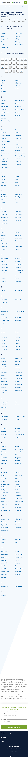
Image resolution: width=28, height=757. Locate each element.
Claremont (18, 130)
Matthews (4, 378)
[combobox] (14, 716)
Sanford (3, 475)
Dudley (17, 179)
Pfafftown (4, 428)
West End (4, 574)
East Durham (5, 197)
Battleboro (4, 106)
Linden (17, 340)
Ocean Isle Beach (20, 416)
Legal (2, 741)
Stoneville (18, 495)
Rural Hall (18, 463)
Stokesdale (18, 492)
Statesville (18, 487)
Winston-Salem (19, 44)
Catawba (3, 156)
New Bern (4, 407)
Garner (3, 232)
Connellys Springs (20, 156)
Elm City (17, 197)
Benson (3, 118)
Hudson (17, 278)
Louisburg (18, 346)
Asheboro (18, 83)
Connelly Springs (20, 153)
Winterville (18, 571)
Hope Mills (18, 273)
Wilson (17, 560)
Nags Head (4, 402)
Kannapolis (4, 311)
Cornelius (18, 161)
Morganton (18, 378)
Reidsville (4, 457)
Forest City (4, 220)
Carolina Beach (5, 141)
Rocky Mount (19, 449)
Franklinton (18, 214)
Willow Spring (19, 554)
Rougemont (18, 457)
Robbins (3, 463)
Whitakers (4, 577)
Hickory (3, 281)
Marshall (3, 370)
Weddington (5, 566)
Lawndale (4, 335)
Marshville (4, 372)
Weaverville (4, 563)
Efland (3, 202)
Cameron (4, 132)
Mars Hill (3, 367)
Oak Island (4, 416)
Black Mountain (19, 100)
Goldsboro (4, 246)
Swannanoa (18, 507)
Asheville (4, 33)
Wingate (17, 563)
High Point (18, 36)
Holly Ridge (18, 267)
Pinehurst (4, 434)
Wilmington (18, 42)
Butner (17, 118)
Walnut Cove (5, 557)
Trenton (17, 522)
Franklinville (18, 217)
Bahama (3, 100)
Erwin (16, 202)
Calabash (4, 130)
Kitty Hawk (18, 317)
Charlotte (4, 42)
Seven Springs (5, 484)
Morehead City (19, 375)
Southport (18, 472)
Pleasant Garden (20, 434)
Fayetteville (4, 47)
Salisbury (4, 472)
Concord (17, 150)
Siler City (3, 495)
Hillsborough (19, 264)
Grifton (17, 243)
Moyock (17, 393)
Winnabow (18, 566)
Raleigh (17, 39)
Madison (3, 358)
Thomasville (4, 527)
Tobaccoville (18, 519)
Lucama (17, 349)
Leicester (4, 337)
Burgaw (17, 112)
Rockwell (17, 446)
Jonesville (18, 299)
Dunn (16, 182)
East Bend (4, 194)
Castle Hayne (5, 153)
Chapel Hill (4, 39)
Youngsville (18, 586)
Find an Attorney (6, 733)
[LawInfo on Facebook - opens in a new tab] (7, 750)
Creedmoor (18, 164)
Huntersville (18, 281)
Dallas (3, 176)
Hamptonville (5, 261)
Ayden (17, 88)
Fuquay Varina (19, 220)
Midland (3, 393)
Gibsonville (4, 243)
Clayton (17, 132)
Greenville (18, 241)
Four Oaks (18, 211)
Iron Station (18, 290)
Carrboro (3, 144)
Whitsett (17, 551)
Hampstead (4, 258)
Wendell (3, 568)
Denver (17, 176)
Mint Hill (17, 361)
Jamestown (4, 302)
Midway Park (19, 358)
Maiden (3, 361)
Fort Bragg (4, 223)
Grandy (17, 232)
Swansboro (18, 510)
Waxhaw (3, 560)
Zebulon (3, 595)
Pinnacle (17, 428)
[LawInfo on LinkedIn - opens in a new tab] (20, 750)
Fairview (3, 211)
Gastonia (4, 235)
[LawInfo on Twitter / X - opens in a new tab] (11, 750)
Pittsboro (18, 431)
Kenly (2, 314)
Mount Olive (18, 387)
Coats (16, 141)
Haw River (4, 273)
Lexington (4, 349)
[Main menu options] (6, 2)
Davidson (4, 182)
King (2, 323)
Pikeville (3, 431)
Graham (3, 249)
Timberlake (4, 530)
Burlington (18, 115)
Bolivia (17, 103)
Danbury (3, 179)
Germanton (4, 241)
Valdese (3, 539)
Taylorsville (4, 525)
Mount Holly (18, 384)
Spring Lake (18, 478)
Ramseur (3, 452)
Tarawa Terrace (5, 519)
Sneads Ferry (5, 501)
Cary (2, 36)
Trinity (17, 525)
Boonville (18, 106)
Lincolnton (18, 337)
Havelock (4, 270)
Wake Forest (5, 551)
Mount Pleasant (19, 390)
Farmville (4, 214)
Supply (17, 504)
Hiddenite (18, 258)
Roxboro (17, 460)
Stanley (17, 484)
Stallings (17, 481)
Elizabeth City (19, 194)
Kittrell (17, 314)
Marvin (3, 375)
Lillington (18, 335)
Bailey (3, 103)
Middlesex (4, 390)
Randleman (4, 455)
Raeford (3, 446)
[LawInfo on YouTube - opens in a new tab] (16, 750)
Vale (2, 542)
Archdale (3, 91)
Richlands (4, 460)
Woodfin (17, 574)
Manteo (3, 364)
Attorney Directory (9, 7)
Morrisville (18, 381)
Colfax (17, 144)
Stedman (17, 490)
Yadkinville (4, 586)
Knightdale (18, 320)
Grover (17, 249)
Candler (3, 138)
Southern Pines (5, 510)
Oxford (17, 419)
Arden (17, 80)
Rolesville (18, 455)
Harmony (4, 264)
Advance (3, 83)
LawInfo (3, 737)
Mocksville (18, 364)
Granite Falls (18, 235)
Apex (2, 88)
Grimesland (18, 246)
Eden (2, 200)
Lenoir (3, 343)
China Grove (4, 167)
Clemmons (18, 135)
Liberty (17, 332)
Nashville (4, 405)
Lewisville (4, 346)
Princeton (18, 437)
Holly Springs (19, 270)
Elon (16, 200)
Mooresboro (18, 370)
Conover (17, 158)
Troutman (18, 527)
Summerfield (19, 501)
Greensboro (18, 33)
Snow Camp (4, 504)
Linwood (17, 343)
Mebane (3, 387)
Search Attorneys (14, 727)
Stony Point (18, 498)
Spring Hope (18, 475)
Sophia (3, 507)
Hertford (3, 278)
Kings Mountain (19, 311)
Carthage (4, 147)
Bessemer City (5, 121)
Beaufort (3, 109)
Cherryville (4, 164)
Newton (17, 405)
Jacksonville (4, 299)
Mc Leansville (5, 384)
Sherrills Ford (5, 492)
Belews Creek (5, 112)
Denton (3, 185)
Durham (3, 44)
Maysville (4, 381)
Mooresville (18, 372)
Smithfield (4, 498)
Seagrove (4, 478)
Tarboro (3, 522)
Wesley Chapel (5, 571)
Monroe (17, 367)
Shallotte (4, 487)
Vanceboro (18, 539)
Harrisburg (4, 267)
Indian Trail (4, 290)
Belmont (3, 115)
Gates (3, 238)
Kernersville (4, 317)
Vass (16, 542)
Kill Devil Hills (5, 320)
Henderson (4, 276)
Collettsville (18, 147)
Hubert (17, 276)
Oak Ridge (4, 419)
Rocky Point (18, 452)
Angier (3, 86)
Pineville (3, 437)
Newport (17, 402)
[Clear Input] (25, 716)
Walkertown (4, 554)
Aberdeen (4, 80)
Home (2, 7)
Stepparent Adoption (19, 7)
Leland (3, 340)
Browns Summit (20, 109)
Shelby (3, 490)
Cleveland (18, 138)
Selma (3, 481)
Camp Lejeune (5, 135)
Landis (3, 332)
